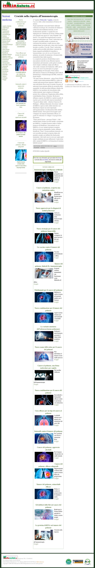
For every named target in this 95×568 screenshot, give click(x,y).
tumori (55, 146)
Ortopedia (5, 66)
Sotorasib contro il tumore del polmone (21, 86)
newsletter (45, 160)
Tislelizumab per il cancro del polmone (48, 290)
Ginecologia (5, 49)
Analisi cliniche (6, 26)
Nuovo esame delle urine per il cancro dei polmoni (48, 348)
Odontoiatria (6, 63)
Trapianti (4, 74)
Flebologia (5, 43)
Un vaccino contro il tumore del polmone (48, 248)
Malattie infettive (7, 54)
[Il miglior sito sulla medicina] (80, 83)
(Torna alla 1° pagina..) (46, 20)
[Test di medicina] (79, 55)
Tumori (4, 76)
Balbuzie (4, 29)
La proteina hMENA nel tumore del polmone (48, 526)
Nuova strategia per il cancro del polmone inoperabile (48, 229)
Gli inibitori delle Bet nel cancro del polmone (48, 506)
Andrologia (5, 28)
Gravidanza (5, 51)
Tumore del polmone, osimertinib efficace (48, 485)
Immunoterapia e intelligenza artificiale (48, 169)
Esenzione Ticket (85, 29)
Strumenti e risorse (79, 16)
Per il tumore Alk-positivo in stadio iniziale (21, 134)
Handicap (5, 53)
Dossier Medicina (79, 23)
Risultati (88, 69)
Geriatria (4, 48)
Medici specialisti (78, 31)
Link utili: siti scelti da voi (75, 19)
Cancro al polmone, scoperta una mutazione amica (48, 188)
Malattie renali (6, 56)
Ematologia (5, 38)
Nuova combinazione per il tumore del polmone (48, 309)
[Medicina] (23, 39)
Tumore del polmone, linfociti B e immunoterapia (49, 264)
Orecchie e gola (6, 64)
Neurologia (5, 59)
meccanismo (36, 147)
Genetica (4, 46)
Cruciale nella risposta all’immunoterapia (36, 16)
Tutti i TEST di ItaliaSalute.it (79, 57)
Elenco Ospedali (76, 25)
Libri (74, 27)
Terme (89, 27)
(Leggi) (56, 182)
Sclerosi (4, 73)
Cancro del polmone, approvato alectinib (20, 115)
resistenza (42, 147)
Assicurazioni (81, 27)
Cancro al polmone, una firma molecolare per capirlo (48, 366)
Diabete (4, 36)
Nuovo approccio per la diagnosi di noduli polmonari (48, 209)
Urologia (4, 78)
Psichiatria (5, 69)
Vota (80, 69)
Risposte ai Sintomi (79, 21)
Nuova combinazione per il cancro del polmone (21, 23)
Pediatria (4, 68)
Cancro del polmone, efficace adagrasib (21, 145)
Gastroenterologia (7, 44)
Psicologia (5, 71)
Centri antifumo (73, 29)
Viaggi (4, 79)
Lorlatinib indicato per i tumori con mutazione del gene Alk (21, 75)
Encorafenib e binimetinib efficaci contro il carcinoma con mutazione (21, 44)
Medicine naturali (7, 58)
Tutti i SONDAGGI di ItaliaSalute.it (82, 72)
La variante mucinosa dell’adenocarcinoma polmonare (48, 327)
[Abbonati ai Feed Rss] (70, 83)
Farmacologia (6, 41)
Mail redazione (40, 562)
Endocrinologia (6, 39)
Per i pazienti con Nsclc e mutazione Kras (21, 105)
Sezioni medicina (7, 17)
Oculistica (5, 61)
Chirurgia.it (5, 33)
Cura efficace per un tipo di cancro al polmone (21, 55)
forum (60, 158)
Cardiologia (5, 31)
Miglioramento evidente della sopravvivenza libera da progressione (20, 164)
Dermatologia (6, 34)
